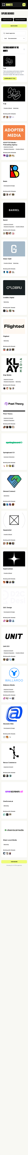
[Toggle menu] (24, 4)
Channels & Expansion (20, 19)
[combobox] (14, 38)
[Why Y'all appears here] (24, 49)
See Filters (14, 26)
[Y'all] (9, 61)
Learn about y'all (9, 78)
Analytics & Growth (7, 19)
